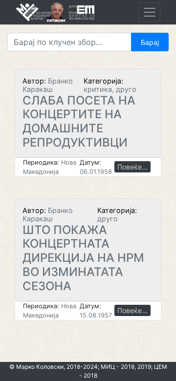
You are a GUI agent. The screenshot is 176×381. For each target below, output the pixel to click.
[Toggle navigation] (149, 12)
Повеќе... (132, 167)
